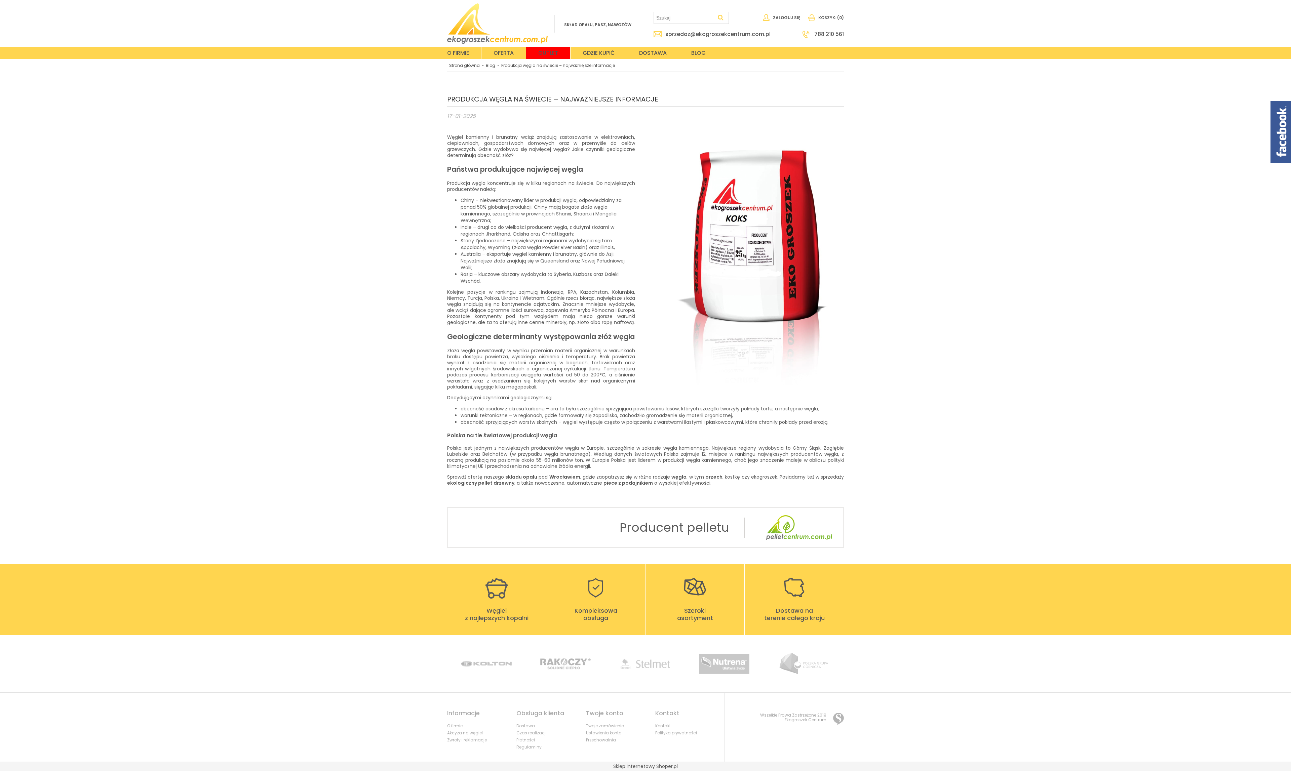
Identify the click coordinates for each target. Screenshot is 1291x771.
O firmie (455, 725)
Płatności (525, 739)
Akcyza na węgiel (465, 732)
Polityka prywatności (676, 732)
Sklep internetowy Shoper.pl (645, 766)
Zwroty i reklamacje (467, 739)
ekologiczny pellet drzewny (480, 483)
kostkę (733, 477)
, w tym (696, 477)
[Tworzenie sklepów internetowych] (838, 719)
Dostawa (525, 725)
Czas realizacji (531, 732)
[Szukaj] (721, 18)
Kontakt (663, 725)
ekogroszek (764, 477)
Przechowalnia (601, 739)
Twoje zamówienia (605, 725)
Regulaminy (529, 746)
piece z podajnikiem (628, 483)
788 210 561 (829, 34)
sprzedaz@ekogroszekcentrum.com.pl (718, 34)
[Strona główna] (497, 23)
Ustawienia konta (604, 732)
